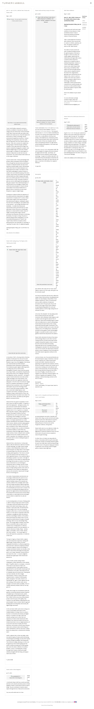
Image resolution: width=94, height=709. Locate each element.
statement (84, 22)
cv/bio (83, 20)
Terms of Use (44, 705)
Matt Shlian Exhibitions (69, 10)
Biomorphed (38, 174)
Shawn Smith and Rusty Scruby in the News (45, 10)
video (20, 692)
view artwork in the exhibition (12, 232)
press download (44, 132)
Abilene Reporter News (42, 149)
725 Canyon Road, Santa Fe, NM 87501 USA (44, 702)
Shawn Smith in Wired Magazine (13, 669)
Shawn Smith (47, 128)
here (65, 94)
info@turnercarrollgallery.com (67, 702)
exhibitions (84, 24)
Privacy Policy (50, 705)
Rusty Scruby (55, 128)
